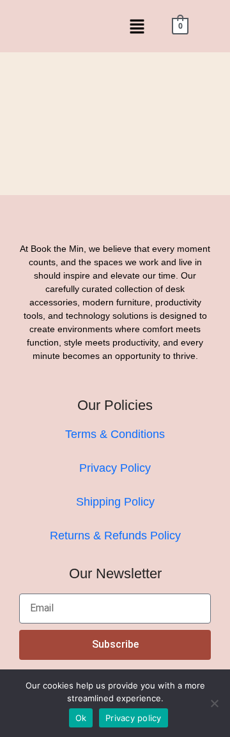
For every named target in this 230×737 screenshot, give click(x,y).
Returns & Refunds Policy (115, 535)
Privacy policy (133, 718)
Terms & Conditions (115, 434)
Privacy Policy (115, 468)
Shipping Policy (115, 501)
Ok (81, 718)
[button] (137, 26)
